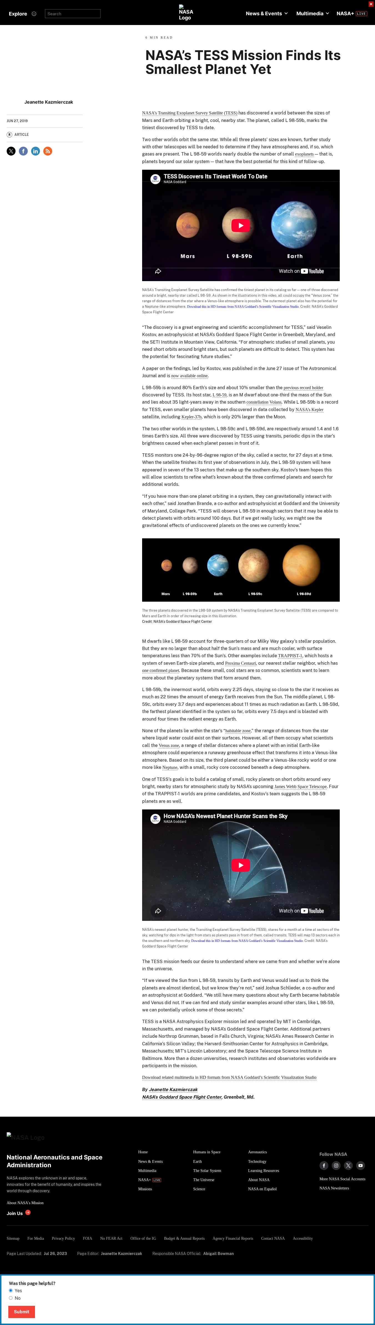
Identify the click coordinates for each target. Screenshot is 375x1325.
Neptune (169, 767)
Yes (18, 1290)
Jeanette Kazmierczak (173, 1089)
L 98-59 (219, 394)
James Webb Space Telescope (301, 786)
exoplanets (304, 154)
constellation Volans (263, 402)
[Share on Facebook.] (23, 151)
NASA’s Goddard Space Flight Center (182, 1097)
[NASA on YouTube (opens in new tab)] (360, 1165)
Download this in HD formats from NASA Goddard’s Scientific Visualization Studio (243, 307)
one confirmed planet (160, 670)
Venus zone (169, 745)
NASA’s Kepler (309, 409)
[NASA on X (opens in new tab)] (348, 1165)
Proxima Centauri (240, 663)
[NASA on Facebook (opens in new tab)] (323, 1165)
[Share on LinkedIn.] (35, 151)
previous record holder (303, 387)
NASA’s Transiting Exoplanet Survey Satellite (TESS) (189, 113)
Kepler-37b (192, 416)
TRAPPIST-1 (290, 655)
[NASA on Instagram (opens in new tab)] (336, 1165)
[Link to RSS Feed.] (47, 151)
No (18, 1298)
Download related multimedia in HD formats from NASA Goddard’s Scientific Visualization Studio (229, 1077)
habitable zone (238, 730)
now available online (189, 375)
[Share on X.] (11, 151)
